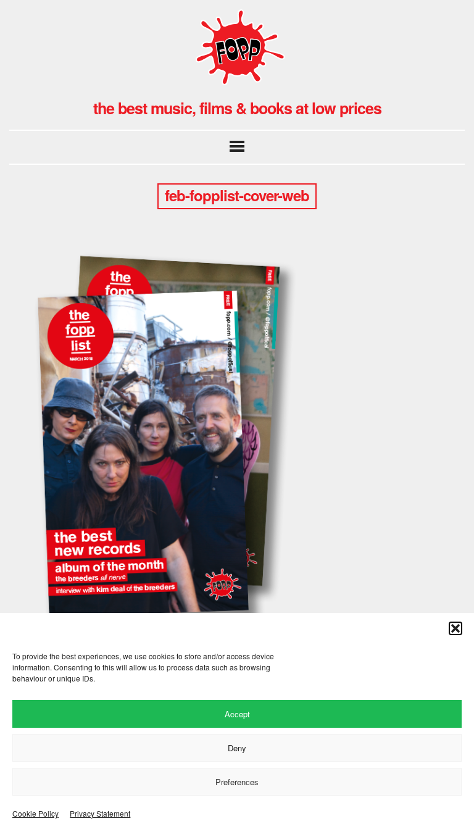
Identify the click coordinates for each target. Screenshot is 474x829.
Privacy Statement (100, 813)
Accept (237, 714)
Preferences (237, 782)
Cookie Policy (35, 813)
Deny (237, 748)
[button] (455, 628)
